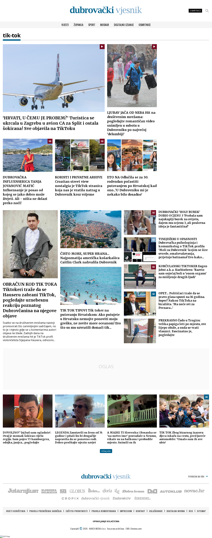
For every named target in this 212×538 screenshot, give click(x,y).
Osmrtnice (145, 25)
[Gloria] (107, 491)
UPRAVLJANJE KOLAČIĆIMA (106, 521)
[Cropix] (70, 498)
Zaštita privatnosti (77, 511)
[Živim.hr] (94, 491)
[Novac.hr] (194, 491)
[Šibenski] (142, 498)
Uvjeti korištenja (15, 511)
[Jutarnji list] (23, 491)
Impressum (126, 511)
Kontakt (140, 511)
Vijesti (65, 25)
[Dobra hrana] (133, 491)
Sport (91, 25)
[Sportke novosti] (63, 491)
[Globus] (77, 491)
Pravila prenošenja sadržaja (45, 511)
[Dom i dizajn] (152, 491)
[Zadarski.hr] (121, 498)
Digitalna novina (176, 511)
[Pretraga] (207, 10)
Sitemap (201, 511)
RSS (191, 511)
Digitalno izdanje (124, 25)
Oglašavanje (156, 511)
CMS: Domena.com (134, 528)
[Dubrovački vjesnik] (95, 498)
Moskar (104, 25)
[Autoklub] (171, 491)
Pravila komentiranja (104, 511)
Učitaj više (106, 451)
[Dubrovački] (106, 10)
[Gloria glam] (117, 491)
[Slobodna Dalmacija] (49, 491)
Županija (78, 25)
